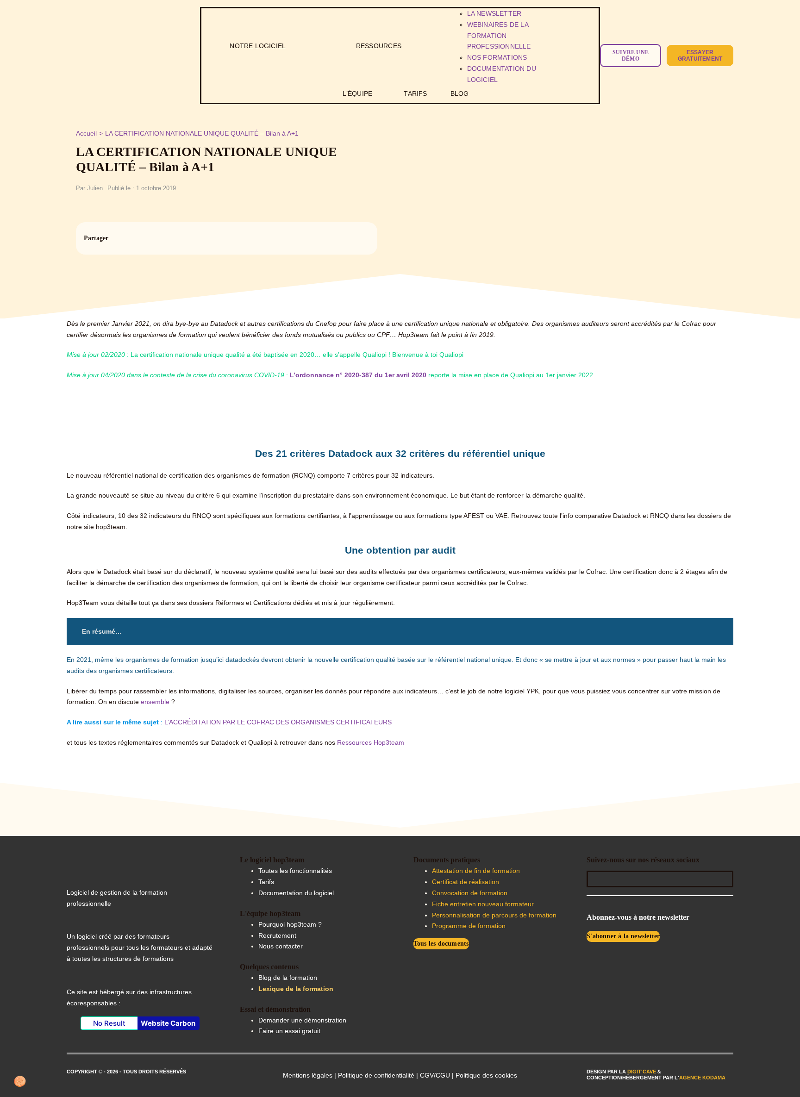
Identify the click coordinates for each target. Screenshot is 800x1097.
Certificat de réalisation (465, 881)
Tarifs (266, 881)
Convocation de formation (469, 893)
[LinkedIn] (361, 238)
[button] (20, 1081)
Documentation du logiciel (296, 893)
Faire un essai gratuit (289, 1031)
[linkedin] (622, 876)
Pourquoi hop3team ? (290, 924)
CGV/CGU (435, 1075)
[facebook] (596, 876)
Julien (95, 188)
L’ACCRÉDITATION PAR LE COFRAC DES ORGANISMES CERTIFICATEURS (278, 722)
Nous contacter (280, 946)
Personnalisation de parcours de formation (494, 915)
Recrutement (277, 935)
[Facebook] (330, 238)
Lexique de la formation (295, 988)
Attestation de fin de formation (476, 870)
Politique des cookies (486, 1075)
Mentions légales (307, 1075)
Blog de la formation (287, 977)
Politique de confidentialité (376, 1075)
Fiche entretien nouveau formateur (483, 904)
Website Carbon (168, 1023)
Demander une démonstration (302, 1020)
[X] (346, 238)
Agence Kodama (702, 1077)
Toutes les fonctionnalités (295, 870)
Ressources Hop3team (370, 742)
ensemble (156, 701)
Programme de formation (469, 925)
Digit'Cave (641, 1071)
